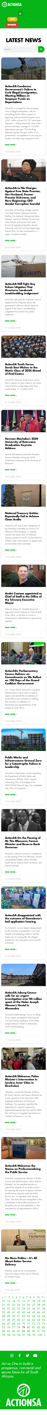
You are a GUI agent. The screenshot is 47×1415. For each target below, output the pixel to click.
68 (13, 1323)
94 (8, 1335)
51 (18, 1316)
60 (18, 1320)
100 (39, 1335)
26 (28, 1305)
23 (13, 1305)
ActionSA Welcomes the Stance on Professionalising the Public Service (22, 1169)
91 (38, 1331)
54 (33, 1316)
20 (43, 1301)
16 (23, 1301)
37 (38, 1308)
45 (33, 1312)
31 (8, 1308)
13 (8, 1301)
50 (13, 1316)
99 (33, 1335)
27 (33, 1305)
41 (13, 1312)
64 (38, 1320)
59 (13, 1320)
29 (43, 1305)
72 (33, 1323)
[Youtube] (35, 1355)
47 (43, 1312)
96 (18, 1335)
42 (18, 1312)
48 (3, 1316)
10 (38, 1297)
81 (33, 1327)
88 (23, 1331)
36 (33, 1308)
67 (8, 1323)
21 (3, 1305)
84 (3, 1331)
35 (28, 1308)
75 (3, 1327)
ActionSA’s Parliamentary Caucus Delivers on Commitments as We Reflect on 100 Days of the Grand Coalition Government (23, 677)
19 (38, 1301)
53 (28, 1316)
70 (23, 1323)
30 (3, 1308)
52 (23, 1316)
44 (28, 1312)
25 (23, 1305)
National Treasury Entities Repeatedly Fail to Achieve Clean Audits (22, 516)
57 (3, 1320)
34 (23, 1308)
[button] (20, 13)
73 (38, 1323)
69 (18, 1323)
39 (3, 1312)
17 (28, 1301)
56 (43, 1316)
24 (18, 1305)
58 (8, 1320)
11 (43, 1297)
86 (13, 1331)
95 (13, 1335)
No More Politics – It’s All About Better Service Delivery (21, 1261)
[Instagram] (11, 1355)
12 (3, 1301)
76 (8, 1327)
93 (3, 1335)
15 (18, 1301)
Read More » (11, 145)
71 (28, 1323)
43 (23, 1312)
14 (13, 1301)
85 (8, 1331)
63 (33, 1320)
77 (13, 1327)
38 (43, 1308)
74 (43, 1323)
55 (38, 1316)
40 (8, 1312)
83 (43, 1327)
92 (43, 1331)
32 (13, 1308)
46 (38, 1312)
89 (28, 1331)
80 (28, 1327)
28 (38, 1305)
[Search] (41, 49)
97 (23, 1335)
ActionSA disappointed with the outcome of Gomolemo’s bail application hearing (23, 918)
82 (38, 1327)
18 (33, 1301)
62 (28, 1320)
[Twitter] (27, 1355)
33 (18, 1308)
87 (18, 1331)
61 (23, 1320)
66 (3, 1323)
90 (33, 1331)
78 (18, 1327)
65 (43, 1320)
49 (8, 1316)
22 (8, 1305)
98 (28, 1335)
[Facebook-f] (19, 1355)
